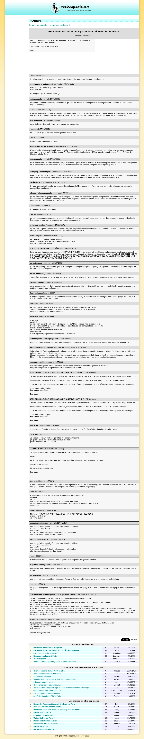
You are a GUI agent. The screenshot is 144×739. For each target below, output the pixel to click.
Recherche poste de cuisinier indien (47, 693)
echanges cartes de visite (43, 682)
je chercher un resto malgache (45, 653)
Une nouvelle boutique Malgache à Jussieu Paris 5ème (54, 662)
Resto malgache (39, 659)
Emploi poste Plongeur (42, 677)
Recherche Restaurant (59, 25)
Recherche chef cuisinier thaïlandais (47, 674)
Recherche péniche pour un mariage (47, 685)
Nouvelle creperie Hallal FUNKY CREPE (49, 671)
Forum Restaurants (38, 25)
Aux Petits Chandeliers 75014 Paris (47, 696)
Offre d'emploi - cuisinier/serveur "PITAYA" (49, 691)
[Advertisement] (17, 61)
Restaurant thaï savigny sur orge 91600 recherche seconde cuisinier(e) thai (62, 688)
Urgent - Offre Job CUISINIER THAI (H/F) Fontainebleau (54, 679)
